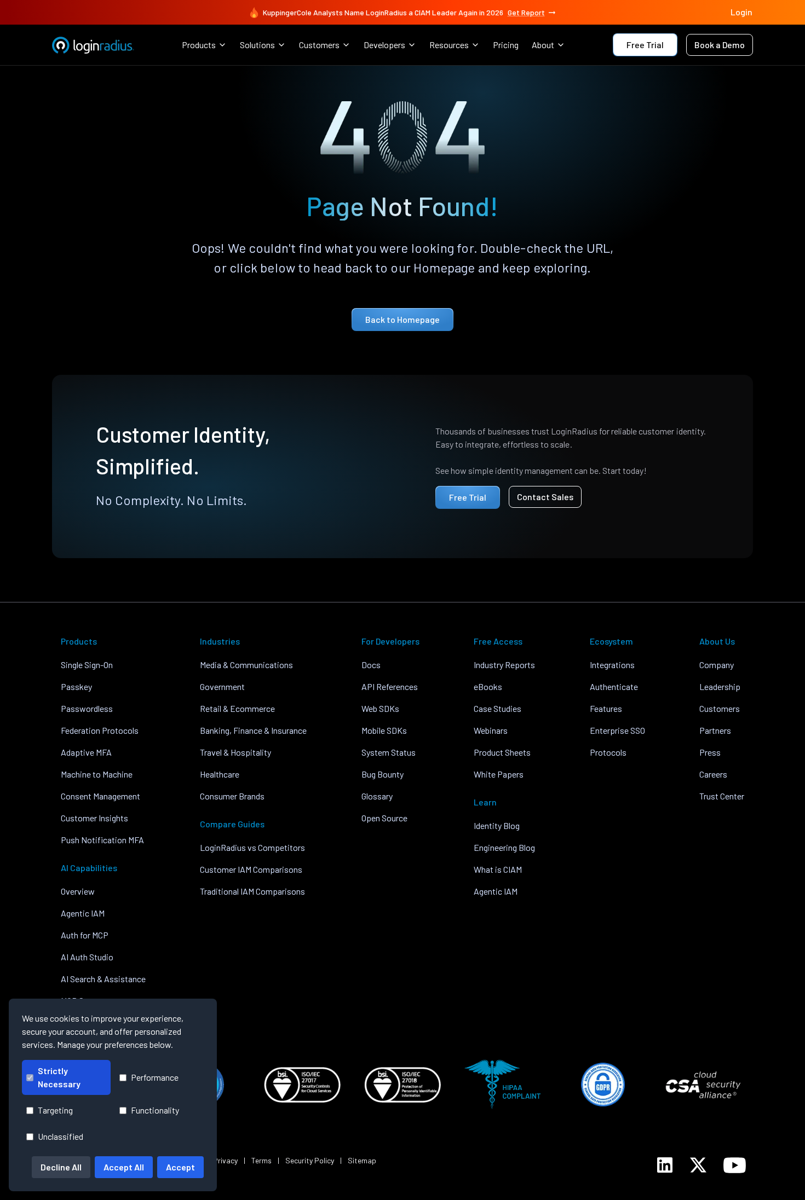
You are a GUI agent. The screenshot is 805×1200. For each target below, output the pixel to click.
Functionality (155, 1110)
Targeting (55, 1110)
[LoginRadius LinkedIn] (665, 1165)
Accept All (124, 1167)
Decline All (61, 1167)
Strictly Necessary (59, 1077)
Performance (155, 1077)
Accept (180, 1167)
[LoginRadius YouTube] (734, 1165)
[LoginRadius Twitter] (698, 1165)
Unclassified (60, 1136)
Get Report (526, 12)
